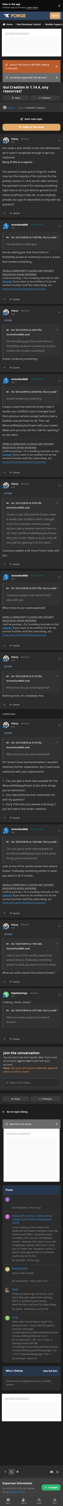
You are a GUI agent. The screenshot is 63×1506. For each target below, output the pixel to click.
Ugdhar (19, 1308)
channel (6, 281)
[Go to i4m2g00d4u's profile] (7, 1199)
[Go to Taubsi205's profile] (7, 1216)
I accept (52, 1487)
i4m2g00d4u (21, 1207)
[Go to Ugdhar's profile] (7, 1290)
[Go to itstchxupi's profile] (7, 1318)
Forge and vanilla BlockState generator (24, 288)
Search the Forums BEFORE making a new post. (27, 66)
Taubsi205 (20, 1260)
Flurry (11, 107)
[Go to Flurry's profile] (5, 107)
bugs (15, 1289)
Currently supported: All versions (28, 77)
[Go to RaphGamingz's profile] (6, 994)
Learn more (6, 5)
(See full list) (50, 1370)
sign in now (23, 1060)
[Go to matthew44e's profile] (7, 1269)
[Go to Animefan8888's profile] (6, 226)
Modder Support (35, 107)
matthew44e (21, 1280)
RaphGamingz (19, 993)
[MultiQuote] (4, 213)
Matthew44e (20, 1268)
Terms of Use (17, 1492)
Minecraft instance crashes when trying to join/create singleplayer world (32, 1219)
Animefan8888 (19, 224)
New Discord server (21, 1124)
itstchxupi (20, 1358)
